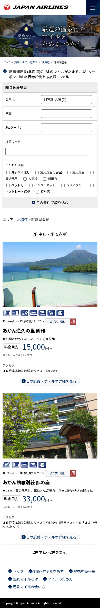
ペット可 (17, 185)
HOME (6, 62)
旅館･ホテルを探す (48, 571)
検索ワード (13, 141)
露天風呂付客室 (50, 172)
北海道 (45, 62)
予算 (8, 113)
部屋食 (52, 178)
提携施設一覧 (84, 571)
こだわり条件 (14, 165)
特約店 (45, 191)
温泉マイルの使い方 (29, 586)
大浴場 (32, 178)
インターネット (44, 185)
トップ (18, 571)
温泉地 (10, 99)
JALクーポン (14, 127)
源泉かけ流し (20, 172)
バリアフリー (75, 185)
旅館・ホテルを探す (25, 62)
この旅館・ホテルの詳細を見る (51, 381)
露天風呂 (78, 172)
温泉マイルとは (25, 578)
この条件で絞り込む (52, 202)
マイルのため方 (60, 578)
